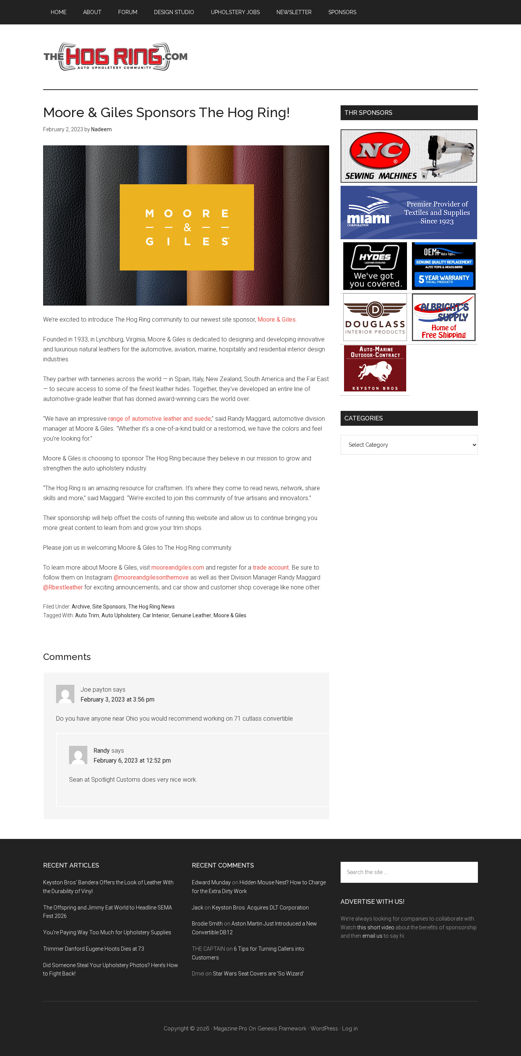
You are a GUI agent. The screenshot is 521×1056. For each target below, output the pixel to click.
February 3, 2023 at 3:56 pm (117, 699)
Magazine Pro (230, 1028)
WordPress (324, 1028)
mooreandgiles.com (177, 567)
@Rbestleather (63, 587)
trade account (271, 567)
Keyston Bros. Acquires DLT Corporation (260, 908)
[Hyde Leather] (375, 287)
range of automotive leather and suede (159, 418)
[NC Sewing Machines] (409, 180)
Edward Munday (211, 882)
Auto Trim (87, 615)
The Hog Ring (115, 57)
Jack (197, 908)
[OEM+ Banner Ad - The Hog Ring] (444, 287)
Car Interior (156, 615)
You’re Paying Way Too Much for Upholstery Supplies (107, 932)
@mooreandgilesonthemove (151, 577)
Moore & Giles (276, 319)
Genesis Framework (281, 1028)
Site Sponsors (109, 607)
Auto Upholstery (120, 615)
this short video (375, 927)
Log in (350, 1028)
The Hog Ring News (151, 607)
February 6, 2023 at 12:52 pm (132, 760)
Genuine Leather (191, 615)
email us (372, 936)
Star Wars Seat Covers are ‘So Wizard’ (258, 974)
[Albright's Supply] (444, 339)
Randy (101, 750)
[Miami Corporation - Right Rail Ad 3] (409, 237)
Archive (81, 607)
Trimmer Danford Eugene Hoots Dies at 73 (93, 949)
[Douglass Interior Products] (375, 339)
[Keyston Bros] (375, 390)
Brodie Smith (207, 924)
